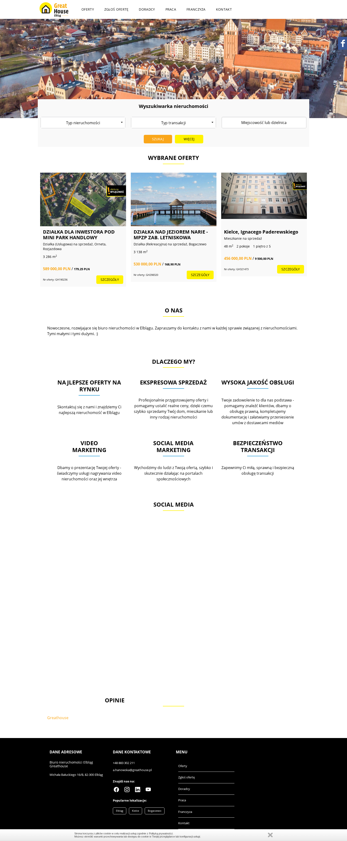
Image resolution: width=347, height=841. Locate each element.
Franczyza (196, 9)
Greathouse (57, 717)
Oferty (87, 9)
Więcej (189, 139)
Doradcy (147, 9)
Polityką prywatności (161, 833)
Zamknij (270, 835)
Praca (170, 9)
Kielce (135, 810)
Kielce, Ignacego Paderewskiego (261, 232)
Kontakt (224, 9)
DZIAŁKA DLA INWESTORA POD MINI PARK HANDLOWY (79, 235)
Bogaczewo (154, 810)
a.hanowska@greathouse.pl (132, 770)
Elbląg (119, 810)
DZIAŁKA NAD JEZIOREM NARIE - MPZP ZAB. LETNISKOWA (171, 235)
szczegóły (110, 279)
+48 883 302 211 (124, 763)
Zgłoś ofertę (116, 9)
